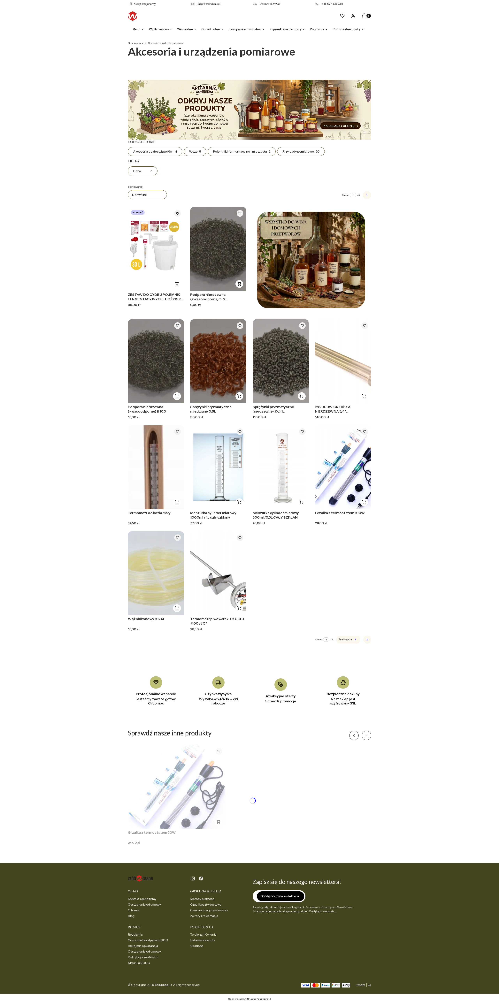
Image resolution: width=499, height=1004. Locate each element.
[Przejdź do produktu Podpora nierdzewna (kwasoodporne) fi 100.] (156, 361)
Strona (345, 195)
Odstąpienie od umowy (144, 904)
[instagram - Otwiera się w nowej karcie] (192, 878)
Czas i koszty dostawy (205, 904)
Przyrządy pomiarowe (300, 151)
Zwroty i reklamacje (204, 916)
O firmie (133, 910)
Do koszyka (177, 284)
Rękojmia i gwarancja (143, 946)
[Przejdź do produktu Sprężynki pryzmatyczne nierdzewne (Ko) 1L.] (281, 361)
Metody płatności (202, 899)
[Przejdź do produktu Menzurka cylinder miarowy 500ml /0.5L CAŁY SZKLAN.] (281, 467)
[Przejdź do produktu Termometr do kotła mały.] (156, 467)
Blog (131, 916)
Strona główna (135, 43)
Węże (195, 151)
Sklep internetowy (248, 998)
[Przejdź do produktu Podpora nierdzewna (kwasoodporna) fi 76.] (218, 249)
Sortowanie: (135, 186)
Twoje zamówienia (203, 934)
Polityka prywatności (143, 957)
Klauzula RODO (139, 963)
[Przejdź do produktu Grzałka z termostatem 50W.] (176, 787)
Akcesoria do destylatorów (155, 151)
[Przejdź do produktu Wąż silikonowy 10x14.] (156, 573)
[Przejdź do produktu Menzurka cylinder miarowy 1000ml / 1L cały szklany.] (218, 467)
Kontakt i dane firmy (142, 899)
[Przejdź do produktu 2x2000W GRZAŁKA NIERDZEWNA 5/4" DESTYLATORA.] (343, 361)
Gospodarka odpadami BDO (148, 940)
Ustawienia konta (202, 940)
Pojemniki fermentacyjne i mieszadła (241, 151)
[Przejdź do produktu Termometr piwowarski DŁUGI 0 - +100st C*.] (218, 573)
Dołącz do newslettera (280, 896)
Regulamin (135, 934)
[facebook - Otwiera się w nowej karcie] (200, 878)
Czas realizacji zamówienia (209, 910)
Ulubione (196, 946)
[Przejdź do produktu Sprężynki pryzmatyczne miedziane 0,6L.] (218, 361)
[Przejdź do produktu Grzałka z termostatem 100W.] (343, 467)
